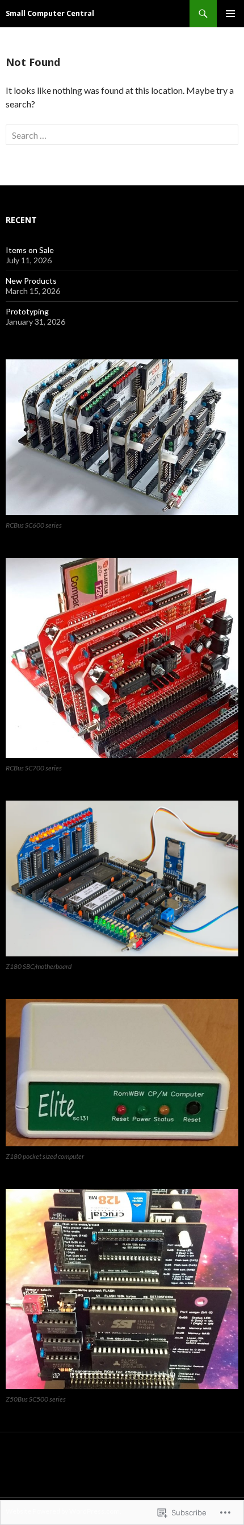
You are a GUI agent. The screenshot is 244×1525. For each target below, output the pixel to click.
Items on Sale (30, 250)
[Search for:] (122, 135)
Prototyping (27, 311)
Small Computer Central (50, 13)
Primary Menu (230, 13)
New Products (31, 280)
